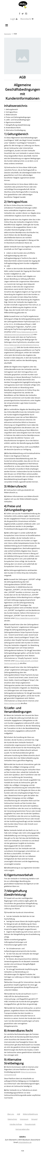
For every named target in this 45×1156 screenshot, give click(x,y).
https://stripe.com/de (12, 703)
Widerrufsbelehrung (30, 1114)
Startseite (7, 34)
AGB (18, 1114)
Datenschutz (12, 1119)
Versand (34, 1119)
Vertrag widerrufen (23, 1129)
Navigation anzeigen (6, 25)
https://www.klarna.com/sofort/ (27, 618)
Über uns (10, 1114)
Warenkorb (26, 19)
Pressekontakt (30, 1124)
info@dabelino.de (25, 1142)
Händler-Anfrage (16, 1124)
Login (13, 19)
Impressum (24, 1119)
